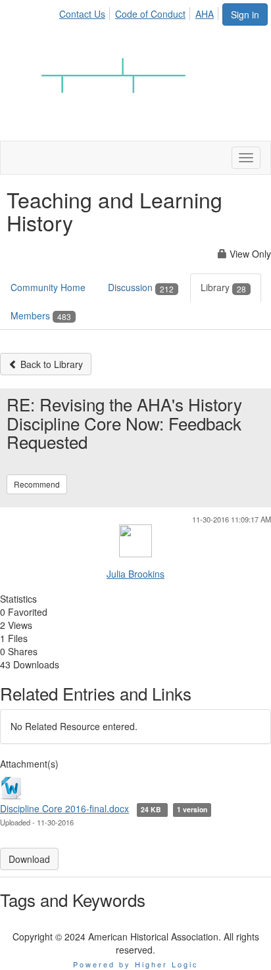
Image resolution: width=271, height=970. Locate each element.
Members (41, 315)
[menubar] (140, 11)
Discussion (141, 287)
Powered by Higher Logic (136, 964)
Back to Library (50, 364)
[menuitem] (86, 11)
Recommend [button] (37, 484)
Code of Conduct (150, 13)
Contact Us (82, 13)
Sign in (245, 14)
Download (29, 859)
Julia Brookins (135, 573)
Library (223, 287)
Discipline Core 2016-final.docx (64, 808)
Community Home (48, 287)
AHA (204, 13)
